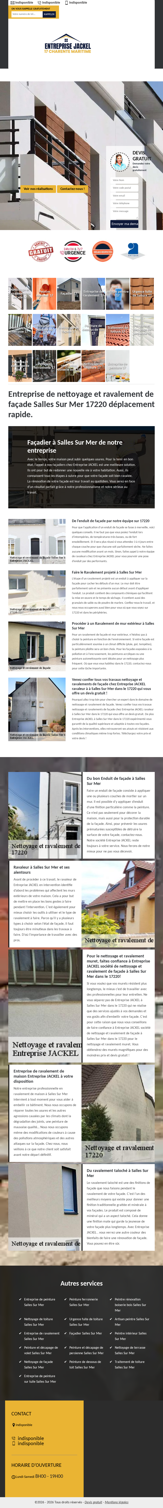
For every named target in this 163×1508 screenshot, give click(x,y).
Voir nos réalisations (38, 189)
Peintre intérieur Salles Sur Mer (130, 1336)
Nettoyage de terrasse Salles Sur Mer (130, 1350)
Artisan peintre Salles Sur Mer (132, 1322)
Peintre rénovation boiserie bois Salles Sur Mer (130, 1305)
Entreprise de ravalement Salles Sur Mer (41, 1336)
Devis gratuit (93, 1502)
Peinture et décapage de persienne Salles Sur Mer (86, 1350)
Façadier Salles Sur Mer (85, 1333)
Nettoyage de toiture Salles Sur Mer (38, 1322)
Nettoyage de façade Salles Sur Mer (38, 1364)
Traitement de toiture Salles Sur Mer (130, 1364)
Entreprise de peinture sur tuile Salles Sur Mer (40, 1379)
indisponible (24, 2)
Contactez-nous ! (72, 189)
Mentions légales (116, 1502)
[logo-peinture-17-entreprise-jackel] (67, 43)
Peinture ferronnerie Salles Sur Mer (83, 1302)
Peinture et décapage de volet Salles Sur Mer (41, 1350)
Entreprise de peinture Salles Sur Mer (39, 1302)
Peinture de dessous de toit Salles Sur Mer (85, 1364)
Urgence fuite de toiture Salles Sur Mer (86, 1322)
